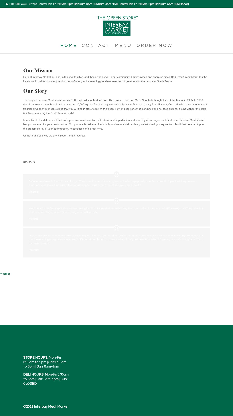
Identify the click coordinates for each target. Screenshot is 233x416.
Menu (123, 46)
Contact (96, 46)
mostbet (5, 274)
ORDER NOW (155, 46)
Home (68, 46)
